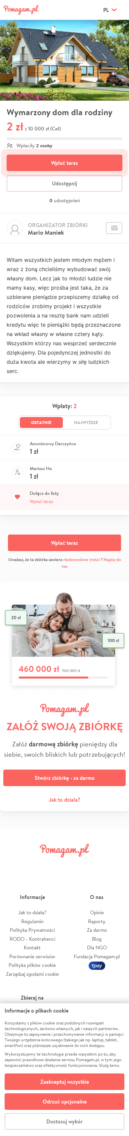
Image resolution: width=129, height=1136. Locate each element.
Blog (97, 939)
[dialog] (64, 1069)
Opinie (97, 912)
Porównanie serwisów (32, 956)
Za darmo (97, 930)
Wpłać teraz (64, 162)
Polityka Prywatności (32, 930)
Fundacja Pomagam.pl (97, 956)
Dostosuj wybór (64, 1121)
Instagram (54, 865)
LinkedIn (74, 865)
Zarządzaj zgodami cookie (32, 974)
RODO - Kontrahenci (32, 939)
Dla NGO (97, 947)
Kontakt (32, 947)
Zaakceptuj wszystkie (64, 1081)
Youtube (116, 865)
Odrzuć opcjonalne (65, 1101)
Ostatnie (41, 422)
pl (106, 10)
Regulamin (32, 921)
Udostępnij (64, 183)
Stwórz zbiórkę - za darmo (65, 777)
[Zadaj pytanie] (114, 228)
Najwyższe (86, 422)
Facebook (12, 865)
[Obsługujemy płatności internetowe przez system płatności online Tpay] (97, 965)
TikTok (95, 865)
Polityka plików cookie (32, 965)
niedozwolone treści (81, 559)
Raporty (97, 921)
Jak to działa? (64, 799)
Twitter (33, 865)
